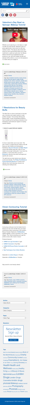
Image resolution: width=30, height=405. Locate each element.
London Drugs (7, 83)
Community (12, 357)
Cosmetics (17, 80)
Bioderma (5, 154)
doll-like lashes (7, 82)
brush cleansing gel (18, 183)
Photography (17, 385)
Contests (25, 357)
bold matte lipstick (12, 79)
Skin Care (14, 193)
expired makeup (17, 184)
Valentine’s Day (15, 94)
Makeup (25, 83)
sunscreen (8, 194)
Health (6, 365)
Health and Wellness (11, 366)
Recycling (14, 391)
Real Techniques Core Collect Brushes (14, 250)
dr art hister (6, 362)
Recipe (9, 391)
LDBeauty (14, 371)
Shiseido (13, 91)
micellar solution (8, 190)
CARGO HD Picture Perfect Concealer (14, 246)
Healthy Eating (15, 368)
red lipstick (19, 89)
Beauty (10, 75)
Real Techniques (13, 89)
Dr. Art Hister (22, 360)
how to (11, 282)
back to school (7, 352)
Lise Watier (22, 82)
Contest (20, 357)
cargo (14, 280)
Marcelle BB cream (20, 189)
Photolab (13, 388)
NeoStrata (14, 190)
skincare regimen (21, 193)
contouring (18, 281)
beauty (21, 78)
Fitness (11, 362)
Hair (26, 362)
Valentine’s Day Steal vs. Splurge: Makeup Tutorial (13, 23)
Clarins (13, 80)
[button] (8, 135)
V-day (13, 92)
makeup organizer (15, 187)
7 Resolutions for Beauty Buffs (13, 108)
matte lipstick (19, 85)
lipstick (17, 82)
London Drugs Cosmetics (17, 83)
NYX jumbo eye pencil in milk (15, 88)
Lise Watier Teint (18, 186)
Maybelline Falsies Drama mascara (12, 86)
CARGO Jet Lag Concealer (11, 241)
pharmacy (5, 386)
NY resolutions (13, 192)
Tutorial (10, 92)
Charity (23, 354)
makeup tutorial (7, 85)
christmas (5, 357)
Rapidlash (6, 89)
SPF (5, 194)
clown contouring (8, 281)
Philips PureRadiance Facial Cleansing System (14, 160)
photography (6, 389)
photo (10, 386)
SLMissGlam (21, 232)
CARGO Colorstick (9, 244)
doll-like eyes (24, 80)
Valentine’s (17, 92)
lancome (13, 82)
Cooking (5, 360)
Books (12, 355)
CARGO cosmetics (20, 280)
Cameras (17, 355)
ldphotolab (7, 374)
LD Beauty (21, 371)
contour (14, 281)
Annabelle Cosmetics (14, 78)
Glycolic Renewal (13, 147)
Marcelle (14, 85)
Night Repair (24, 147)
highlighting (6, 282)
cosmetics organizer (8, 184)
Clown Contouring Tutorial (14, 206)
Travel (22, 391)
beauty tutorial (19, 352)
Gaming (15, 362)
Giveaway (21, 362)
